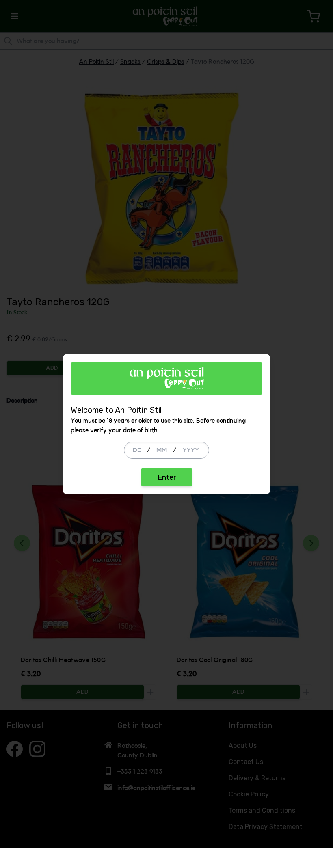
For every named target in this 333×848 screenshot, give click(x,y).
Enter (167, 477)
